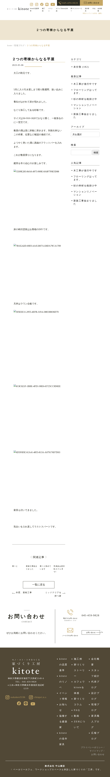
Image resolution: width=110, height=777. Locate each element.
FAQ (94, 8)
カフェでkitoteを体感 (79, 687)
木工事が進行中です (85, 84)
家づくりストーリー (79, 670)
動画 (76, 716)
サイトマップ (96, 751)
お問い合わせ (91, 632)
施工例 (78, 659)
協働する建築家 (63, 721)
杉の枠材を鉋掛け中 (85, 99)
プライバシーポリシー (92, 747)
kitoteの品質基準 (63, 664)
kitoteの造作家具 (63, 739)
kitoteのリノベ (63, 682)
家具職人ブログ (95, 721)
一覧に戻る (38, 584)
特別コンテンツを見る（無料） (93, 13)
